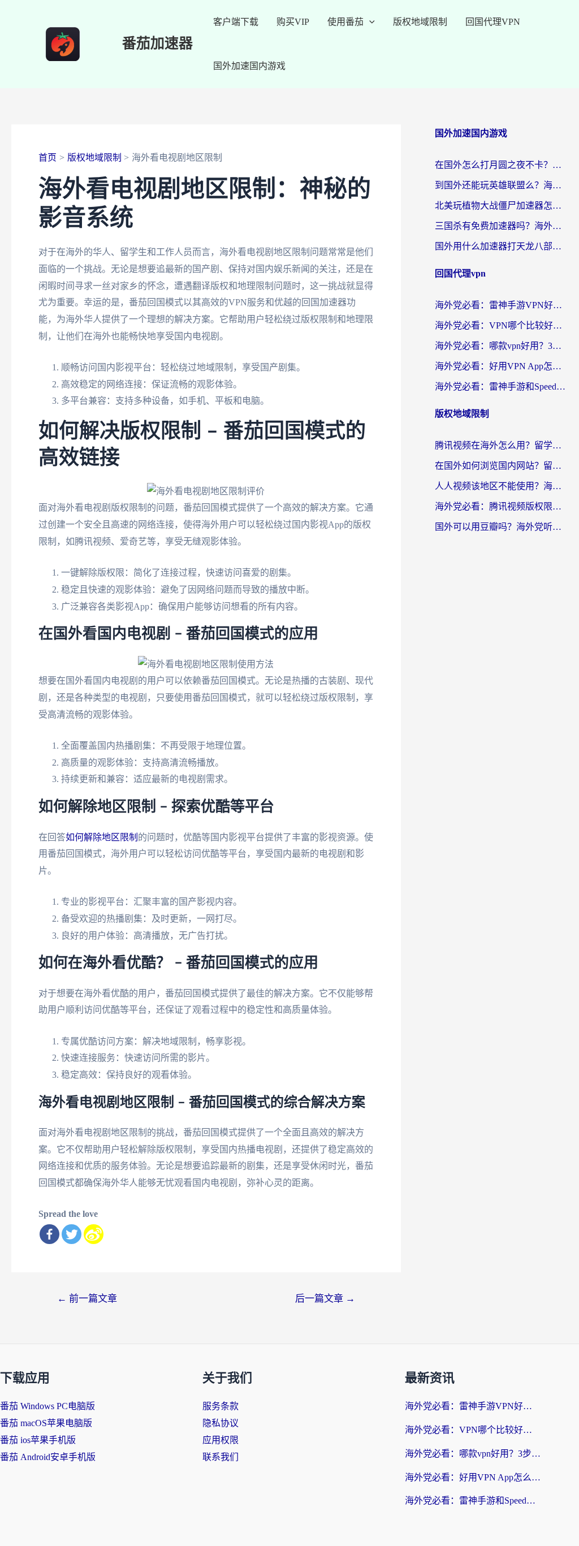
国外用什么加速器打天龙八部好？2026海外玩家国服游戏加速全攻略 (501, 246)
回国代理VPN (492, 22)
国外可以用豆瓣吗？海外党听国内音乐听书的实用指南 (501, 527)
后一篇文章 (325, 1298)
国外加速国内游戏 (249, 66)
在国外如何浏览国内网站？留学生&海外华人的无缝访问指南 (501, 465)
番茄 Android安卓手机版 (48, 1457)
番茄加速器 (157, 44)
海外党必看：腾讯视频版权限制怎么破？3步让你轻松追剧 (501, 506)
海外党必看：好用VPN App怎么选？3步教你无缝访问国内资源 (501, 366)
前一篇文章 (87, 1298)
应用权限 (220, 1440)
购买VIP (292, 22)
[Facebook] (49, 1234)
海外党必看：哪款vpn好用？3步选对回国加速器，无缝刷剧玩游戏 (501, 346)
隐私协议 (220, 1423)
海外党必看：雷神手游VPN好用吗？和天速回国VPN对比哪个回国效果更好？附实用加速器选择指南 (501, 305)
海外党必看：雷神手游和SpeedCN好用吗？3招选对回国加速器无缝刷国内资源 (501, 386)
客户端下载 (235, 22)
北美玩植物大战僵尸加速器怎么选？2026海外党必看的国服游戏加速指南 (501, 205)
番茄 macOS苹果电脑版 (46, 1423)
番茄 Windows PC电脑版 (47, 1406)
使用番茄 (345, 22)
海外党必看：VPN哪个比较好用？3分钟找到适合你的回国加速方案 (501, 325)
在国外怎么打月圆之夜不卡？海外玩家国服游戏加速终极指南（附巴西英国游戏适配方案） (501, 165)
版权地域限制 (420, 22)
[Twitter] (71, 1234)
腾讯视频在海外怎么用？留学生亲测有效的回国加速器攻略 (501, 445)
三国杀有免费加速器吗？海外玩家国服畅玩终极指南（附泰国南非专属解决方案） (501, 226)
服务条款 (220, 1406)
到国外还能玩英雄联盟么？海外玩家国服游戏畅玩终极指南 (501, 185)
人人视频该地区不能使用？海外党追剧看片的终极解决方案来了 (501, 486)
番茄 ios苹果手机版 (38, 1440)
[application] (369, 22)
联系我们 (220, 1457)
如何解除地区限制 (102, 837)
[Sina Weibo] (93, 1234)
